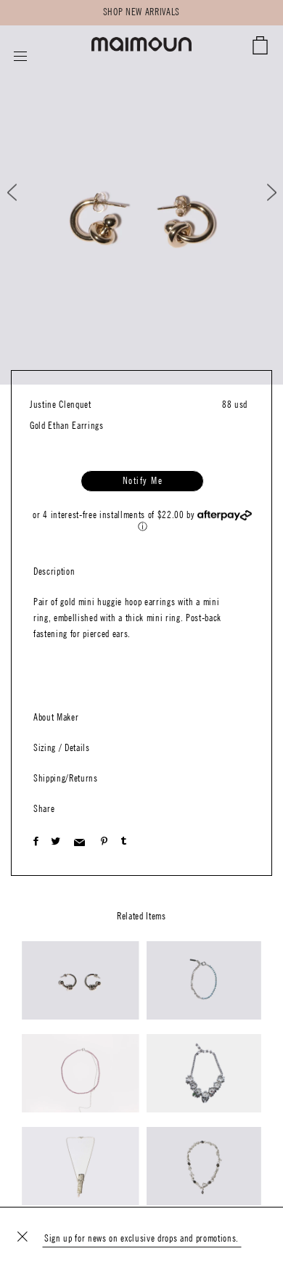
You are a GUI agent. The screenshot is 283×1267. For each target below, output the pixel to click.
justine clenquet (60, 405)
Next (262, 192)
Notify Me (143, 481)
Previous (24, 192)
